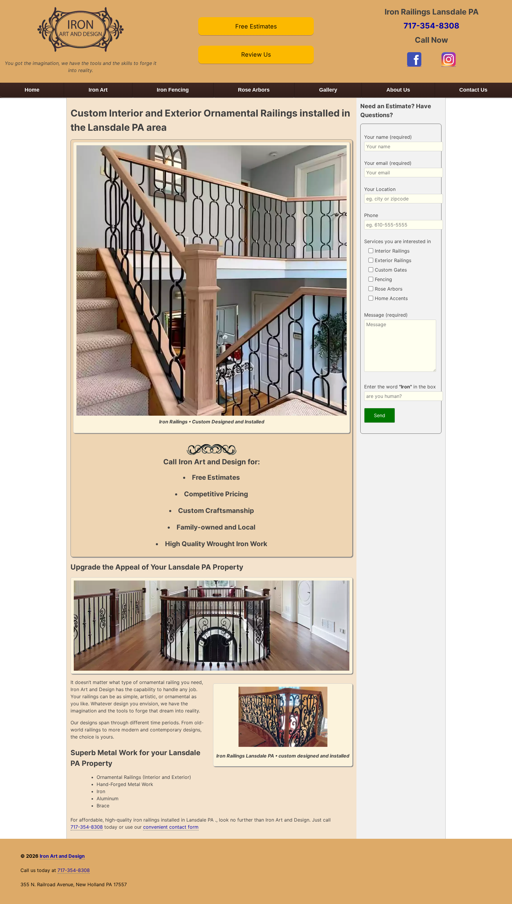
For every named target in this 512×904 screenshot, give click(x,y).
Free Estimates (256, 26)
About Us (398, 90)
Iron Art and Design (62, 856)
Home (32, 90)
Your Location (380, 189)
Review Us (256, 54)
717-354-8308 (431, 25)
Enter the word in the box (400, 387)
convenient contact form (171, 827)
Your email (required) (388, 163)
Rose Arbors (254, 90)
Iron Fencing (173, 90)
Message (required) (386, 315)
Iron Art (98, 90)
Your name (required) (388, 137)
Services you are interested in (397, 241)
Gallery (328, 90)
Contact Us (473, 90)
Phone (371, 215)
